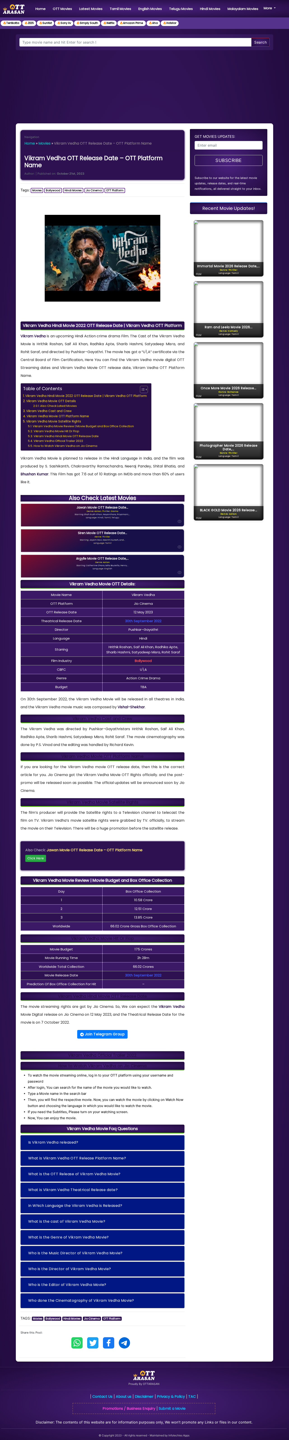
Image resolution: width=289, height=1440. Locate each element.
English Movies (150, 8)
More (268, 8)
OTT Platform (115, 190)
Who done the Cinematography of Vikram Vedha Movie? (81, 1300)
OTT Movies (62, 8)
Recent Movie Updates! (228, 208)
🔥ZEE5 (29, 23)
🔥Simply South (87, 23)
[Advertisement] (144, 84)
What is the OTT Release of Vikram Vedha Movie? (74, 1174)
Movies (44, 143)
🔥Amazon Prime (132, 23)
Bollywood (53, 190)
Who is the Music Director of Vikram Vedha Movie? (75, 1253)
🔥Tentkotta (11, 23)
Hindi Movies (210, 8)
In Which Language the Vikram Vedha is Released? (75, 1205)
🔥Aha (153, 23)
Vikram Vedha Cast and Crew (49, 411)
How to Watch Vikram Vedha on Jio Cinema (65, 446)
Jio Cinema (94, 190)
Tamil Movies (120, 8)
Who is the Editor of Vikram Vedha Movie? (67, 1284)
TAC (192, 1396)
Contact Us (102, 1396)
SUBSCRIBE (228, 160)
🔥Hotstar (169, 23)
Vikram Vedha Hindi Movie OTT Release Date (66, 436)
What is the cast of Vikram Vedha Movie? (66, 1221)
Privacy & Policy (171, 1396)
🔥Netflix (108, 23)
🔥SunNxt (45, 23)
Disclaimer (144, 1396)
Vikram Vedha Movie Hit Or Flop (56, 431)
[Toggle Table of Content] (142, 389)
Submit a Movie (172, 1408)
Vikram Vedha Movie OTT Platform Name (58, 416)
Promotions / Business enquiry (129, 1408)
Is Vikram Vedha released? (53, 1142)
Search (260, 42)
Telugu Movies (181, 8)
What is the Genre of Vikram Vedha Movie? (68, 1237)
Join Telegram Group (104, 1034)
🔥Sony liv (64, 23)
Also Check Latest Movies (58, 406)
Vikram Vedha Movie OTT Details (51, 401)
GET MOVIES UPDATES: (215, 136)
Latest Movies (91, 8)
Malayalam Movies (243, 8)
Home (41, 8)
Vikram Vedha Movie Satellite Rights (53, 421)
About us (123, 1396)
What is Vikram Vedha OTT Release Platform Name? (77, 1158)
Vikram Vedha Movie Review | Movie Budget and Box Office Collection (83, 426)
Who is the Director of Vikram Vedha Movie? (69, 1268)
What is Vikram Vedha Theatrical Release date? (73, 1189)
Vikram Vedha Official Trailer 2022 (58, 441)
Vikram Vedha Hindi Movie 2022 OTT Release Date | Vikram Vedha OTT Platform (86, 396)
